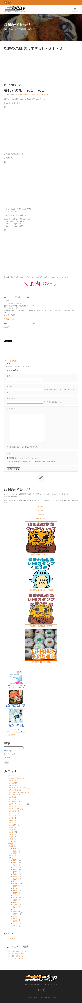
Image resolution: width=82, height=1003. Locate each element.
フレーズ (9, 758)
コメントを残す (10, 361)
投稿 (17, 951)
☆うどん (11, 781)
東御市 (15, 893)
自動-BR (11, 458)
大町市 (15, 874)
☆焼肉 (10, 827)
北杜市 (15, 841)
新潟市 (15, 853)
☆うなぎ (11, 783)
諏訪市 (15, 909)
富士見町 (16, 879)
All (9, 776)
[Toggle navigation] (75, 9)
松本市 (15, 898)
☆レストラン (13, 816)
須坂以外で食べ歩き (17, 24)
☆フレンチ (12, 811)
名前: (8, 376)
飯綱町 (15, 921)
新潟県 (10, 846)
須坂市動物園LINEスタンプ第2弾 (41, 590)
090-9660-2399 (52, 984)
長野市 (25, 95)
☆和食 (10, 820)
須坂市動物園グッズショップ (41, 554)
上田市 (15, 860)
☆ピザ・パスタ (14, 809)
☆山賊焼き (12, 825)
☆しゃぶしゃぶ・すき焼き (38, 95)
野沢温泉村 (17, 912)
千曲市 (15, 870)
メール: (9, 386)
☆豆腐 (10, 830)
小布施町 (16, 884)
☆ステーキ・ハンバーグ (17, 804)
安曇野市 (16, 877)
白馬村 (15, 905)
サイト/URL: (11, 399)
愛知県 (10, 844)
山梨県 (10, 839)
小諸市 (15, 886)
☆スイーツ (12, 802)
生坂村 (15, 902)
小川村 (15, 881)
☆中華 (10, 818)
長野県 (20, 95)
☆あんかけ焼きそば (15, 778)
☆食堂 (10, 832)
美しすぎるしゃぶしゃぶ (24, 90)
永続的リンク (9, 327)
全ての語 (9, 751)
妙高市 (15, 851)
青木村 (15, 916)
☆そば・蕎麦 (13, 790)
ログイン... (12, 939)
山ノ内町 (16, 888)
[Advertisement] (41, 66)
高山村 (15, 926)
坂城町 (15, 872)
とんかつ (41, 507)
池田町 (15, 900)
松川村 (15, 895)
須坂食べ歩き (41, 518)
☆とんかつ (12, 795)
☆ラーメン (12, 813)
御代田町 (16, 891)
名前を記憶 (13, 461)
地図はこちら (9, 319)
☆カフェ (11, 797)
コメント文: (11, 409)
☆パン (10, 806)
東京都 (10, 855)
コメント (23, 951)
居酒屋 (10, 837)
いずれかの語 (10, 754)
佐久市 (15, 867)
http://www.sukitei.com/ (12, 303)
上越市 (15, 848)
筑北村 (15, 907)
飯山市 (15, 919)
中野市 (15, 862)
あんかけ (41, 511)
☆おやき (11, 785)
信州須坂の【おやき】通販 (41, 662)
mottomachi (38, 997)
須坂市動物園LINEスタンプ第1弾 (41, 626)
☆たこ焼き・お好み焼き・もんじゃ (21, 792)
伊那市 (15, 865)
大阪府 (10, 834)
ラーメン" (41, 514)
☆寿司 (10, 823)
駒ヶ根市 (16, 923)
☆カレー (11, 799)
